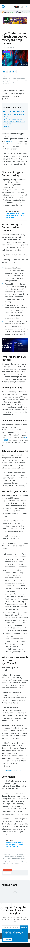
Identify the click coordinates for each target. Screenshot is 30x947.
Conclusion (6, 127)
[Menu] (27, 7)
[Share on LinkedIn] (10, 71)
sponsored (7, 872)
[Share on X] (7, 71)
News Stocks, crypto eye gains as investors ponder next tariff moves (15, 844)
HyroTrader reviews (13, 771)
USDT (26, 437)
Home (4, 30)
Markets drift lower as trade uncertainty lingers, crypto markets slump (15, 215)
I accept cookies (7, 939)
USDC (6, 440)
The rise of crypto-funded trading (14, 111)
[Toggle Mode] (22, 7)
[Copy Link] (16, 71)
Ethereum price (21, 11)
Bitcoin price (7, 11)
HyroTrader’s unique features (12, 119)
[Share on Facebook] (4, 71)
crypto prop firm (11, 141)
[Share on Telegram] (13, 71)
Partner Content (12, 30)
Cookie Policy (6, 936)
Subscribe (24, 928)
